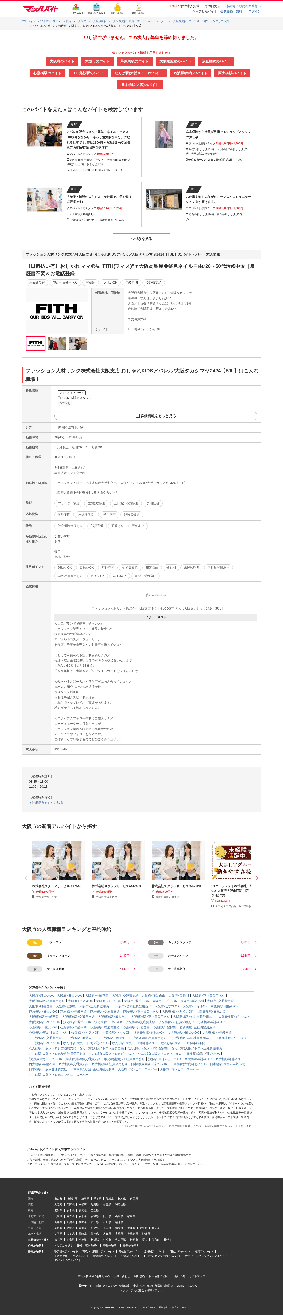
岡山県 (83, 1228)
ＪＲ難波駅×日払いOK (183, 1032)
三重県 (95, 1210)
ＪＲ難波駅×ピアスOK (230, 1038)
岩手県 (83, 1216)
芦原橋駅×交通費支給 (105, 1011)
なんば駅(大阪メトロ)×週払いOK (86, 1043)
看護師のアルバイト (105, 1255)
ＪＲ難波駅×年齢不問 (217, 1032)
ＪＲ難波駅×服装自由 (80, 1038)
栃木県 (122, 1198)
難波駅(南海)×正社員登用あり (124, 1059)
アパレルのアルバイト (67, 1260)
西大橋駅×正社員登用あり (110, 1064)
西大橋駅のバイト (232, 73)
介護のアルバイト (131, 1255)
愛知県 (58, 1210)
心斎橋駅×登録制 (164, 1027)
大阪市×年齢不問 (192, 1001)
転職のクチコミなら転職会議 (112, 1285)
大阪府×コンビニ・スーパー (137, 1069)
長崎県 (83, 1233)
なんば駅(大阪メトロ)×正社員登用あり (198, 1048)
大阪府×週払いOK (41, 995)
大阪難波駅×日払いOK (211, 1011)
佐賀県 (71, 1233)
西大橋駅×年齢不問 (42, 1064)
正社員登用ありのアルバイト (71, 1255)
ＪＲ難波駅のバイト (88, 73)
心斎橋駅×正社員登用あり (197, 1027)
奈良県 (107, 1204)
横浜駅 (95, 1239)
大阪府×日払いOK (69, 995)
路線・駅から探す (87, 1245)
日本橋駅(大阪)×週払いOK (149, 1064)
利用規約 (139, 1276)
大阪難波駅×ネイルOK (44, 1022)
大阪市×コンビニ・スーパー (179, 1069)
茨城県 (110, 1198)
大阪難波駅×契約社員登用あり (194, 1016)
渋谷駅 (58, 1239)
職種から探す (111, 1245)
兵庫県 (71, 1204)
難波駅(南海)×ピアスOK (164, 1059)
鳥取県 (58, 1228)
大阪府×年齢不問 (97, 995)
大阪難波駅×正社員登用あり (150, 1016)
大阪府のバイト (62, 61)
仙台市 (156, 1239)
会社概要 (179, 1276)
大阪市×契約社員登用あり (133, 1006)
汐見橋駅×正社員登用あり (176, 1022)
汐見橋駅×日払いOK (108, 1022)
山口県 (107, 1228)
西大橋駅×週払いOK (198, 1059)
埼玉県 (85, 1198)
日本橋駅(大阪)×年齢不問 (227, 1064)
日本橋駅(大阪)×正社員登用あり (92, 1069)
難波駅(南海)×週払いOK (203, 1053)
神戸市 (134, 1239)
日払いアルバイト (180, 1251)
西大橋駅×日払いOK (230, 1059)
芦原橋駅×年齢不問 (73, 1011)
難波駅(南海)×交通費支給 (82, 1059)
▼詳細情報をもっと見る (46, 802)
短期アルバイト (204, 1251)
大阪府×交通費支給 (125, 995)
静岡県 (83, 1210)
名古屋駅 (120, 1239)
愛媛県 (143, 1228)
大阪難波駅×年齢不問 (44, 1016)
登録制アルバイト (154, 1251)
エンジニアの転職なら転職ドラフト (141, 1290)
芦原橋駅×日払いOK (43, 1011)
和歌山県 (120, 1204)
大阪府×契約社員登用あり (47, 1001)
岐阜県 (71, 1210)
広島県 (95, 1228)
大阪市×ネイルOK (195, 1006)
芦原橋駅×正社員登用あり (141, 1011)
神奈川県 (72, 1198)
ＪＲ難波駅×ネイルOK (44, 1043)
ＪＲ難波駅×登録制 (111, 1038)
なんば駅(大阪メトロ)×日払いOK (135, 1043)
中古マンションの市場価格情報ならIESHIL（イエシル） (166, 1285)
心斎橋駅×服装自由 (136, 1027)
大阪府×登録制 (178, 995)
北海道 (58, 1216)
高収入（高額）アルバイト (98, 1251)
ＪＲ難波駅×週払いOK (149, 1032)
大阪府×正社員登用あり (208, 995)
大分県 (107, 1233)
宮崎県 (119, 1233)
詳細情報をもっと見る (158, 416)
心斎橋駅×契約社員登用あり (48, 1032)
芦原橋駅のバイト (134, 61)
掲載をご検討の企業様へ (244, 6)
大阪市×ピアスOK (167, 1006)
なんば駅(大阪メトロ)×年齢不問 (183, 1043)
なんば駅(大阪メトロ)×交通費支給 (52, 1048)
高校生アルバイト (129, 1251)
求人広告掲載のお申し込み (94, 1276)
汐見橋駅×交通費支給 (140, 1022)
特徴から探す (131, 1245)
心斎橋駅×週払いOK (212, 1022)
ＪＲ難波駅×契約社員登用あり (191, 1038)
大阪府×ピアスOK (80, 1001)
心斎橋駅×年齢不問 (73, 1027)
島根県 (71, 1228)
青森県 (71, 1216)
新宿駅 (71, 1239)
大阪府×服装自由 (153, 995)
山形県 (119, 1216)
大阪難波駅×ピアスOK (233, 1016)
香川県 (131, 1228)
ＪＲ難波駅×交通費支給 (45, 1038)
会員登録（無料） (232, 11)
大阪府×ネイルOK (108, 1001)
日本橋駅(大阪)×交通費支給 (48, 1069)
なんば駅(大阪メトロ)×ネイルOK (160, 1053)
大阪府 (58, 1204)
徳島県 (119, 1228)
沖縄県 (146, 1233)
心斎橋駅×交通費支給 (105, 1027)
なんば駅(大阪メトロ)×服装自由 (102, 1048)
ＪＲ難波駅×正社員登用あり (147, 1038)
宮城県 (95, 1216)
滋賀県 (95, 1204)
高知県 (156, 1228)
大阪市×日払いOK (164, 1001)
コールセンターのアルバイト (164, 1255)
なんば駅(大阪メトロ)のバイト (139, 73)
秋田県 (107, 1216)
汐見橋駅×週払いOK (77, 1022)
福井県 (119, 1222)
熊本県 (95, 1233)
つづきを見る (141, 239)
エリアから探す (63, 1245)
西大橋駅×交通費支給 (73, 1064)
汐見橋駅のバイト (216, 61)
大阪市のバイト (97, 61)
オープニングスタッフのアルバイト (206, 1255)
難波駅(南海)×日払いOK (45, 1059)
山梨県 (58, 1222)
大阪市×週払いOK (136, 1001)
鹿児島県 (132, 1233)
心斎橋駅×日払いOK (43, 1027)
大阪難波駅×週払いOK (177, 1011)
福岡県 (58, 1233)
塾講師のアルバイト (66, 1251)
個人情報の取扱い (159, 1276)
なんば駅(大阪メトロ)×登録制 (147, 1048)
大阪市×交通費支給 (220, 1001)
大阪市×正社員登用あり (95, 1006)
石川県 (107, 1222)
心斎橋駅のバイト (47, 73)
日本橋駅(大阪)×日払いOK (188, 1064)
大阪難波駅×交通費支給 (78, 1016)
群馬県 (134, 1198)
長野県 (83, 1222)
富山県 (95, 1222)
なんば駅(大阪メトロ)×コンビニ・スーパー (59, 1074)
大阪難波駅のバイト (175, 61)
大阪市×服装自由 (40, 1006)
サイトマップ (197, 1276)
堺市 (144, 1239)
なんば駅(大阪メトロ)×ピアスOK (111, 1053)
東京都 (58, 1198)
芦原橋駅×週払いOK (225, 1006)
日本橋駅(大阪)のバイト (140, 85)
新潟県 (71, 1222)
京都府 (83, 1204)
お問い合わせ (122, 1276)
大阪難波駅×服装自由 (113, 1016)
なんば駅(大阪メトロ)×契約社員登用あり (57, 1053)
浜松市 (107, 1239)
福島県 (131, 1216)
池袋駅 (83, 1239)
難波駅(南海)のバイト (191, 73)
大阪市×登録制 (66, 1006)
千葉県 (97, 1198)
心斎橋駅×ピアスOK (85, 1032)
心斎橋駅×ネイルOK (116, 1032)
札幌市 (168, 1239)
